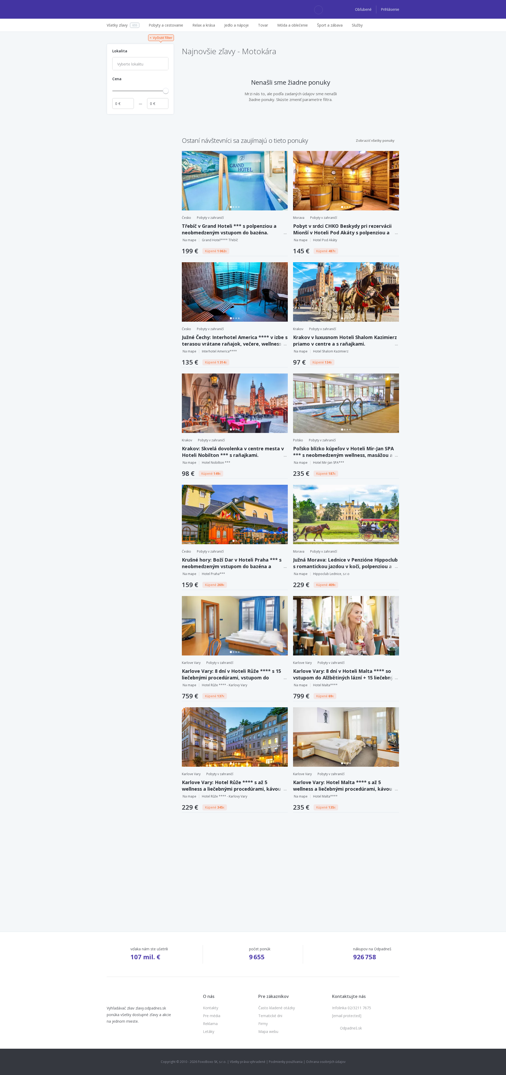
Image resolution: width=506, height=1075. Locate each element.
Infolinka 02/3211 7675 (351, 1007)
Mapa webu (268, 1031)
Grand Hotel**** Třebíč (220, 240)
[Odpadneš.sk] (127, 9)
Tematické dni (270, 1015)
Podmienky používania (286, 1061)
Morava (298, 217)
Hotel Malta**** (325, 685)
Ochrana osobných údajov (326, 1061)
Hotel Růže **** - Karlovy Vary (224, 685)
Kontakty (210, 1007)
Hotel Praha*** (213, 574)
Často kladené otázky (276, 1007)
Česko (186, 217)
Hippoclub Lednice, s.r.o (331, 574)
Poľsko (298, 440)
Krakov (298, 329)
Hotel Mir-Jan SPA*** (328, 462)
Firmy (263, 1023)
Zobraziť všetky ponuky (375, 140)
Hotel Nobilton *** (216, 462)
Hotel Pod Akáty (325, 240)
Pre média (211, 1015)
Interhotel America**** (219, 351)
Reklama (210, 1023)
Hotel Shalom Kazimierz (330, 351)
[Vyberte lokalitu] (140, 64)
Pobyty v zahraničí (210, 217)
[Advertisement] (140, 196)
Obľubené (364, 9)
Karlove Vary (191, 662)
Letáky (208, 1031)
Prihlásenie (390, 9)
